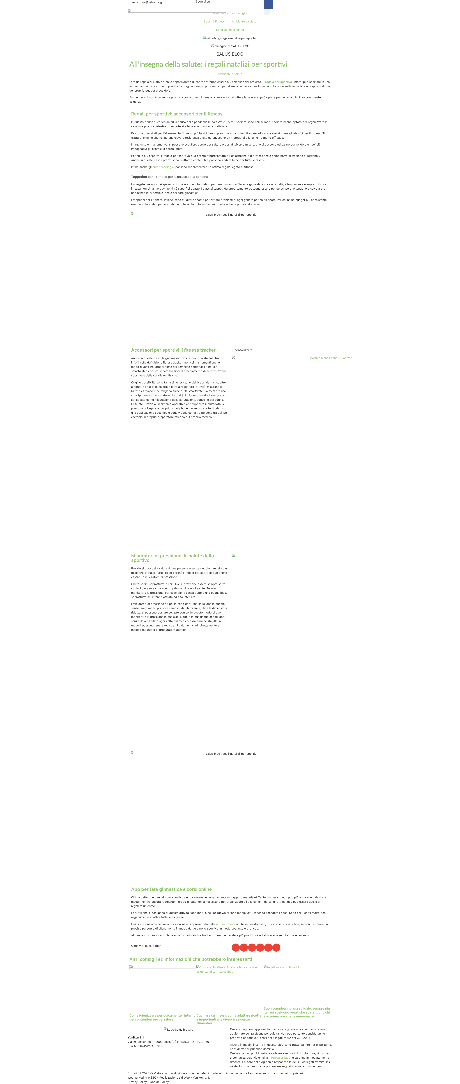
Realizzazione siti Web (174, 1077)
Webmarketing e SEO (142, 1077)
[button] (267, 12)
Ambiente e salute (244, 21)
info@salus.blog (279, 1057)
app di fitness (225, 924)
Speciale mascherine (230, 29)
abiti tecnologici (163, 167)
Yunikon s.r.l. (201, 1077)
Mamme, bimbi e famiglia (230, 13)
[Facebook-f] (268, 4)
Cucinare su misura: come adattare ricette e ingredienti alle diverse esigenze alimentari (228, 1019)
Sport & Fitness (214, 21)
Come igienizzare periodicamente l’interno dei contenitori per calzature (162, 1017)
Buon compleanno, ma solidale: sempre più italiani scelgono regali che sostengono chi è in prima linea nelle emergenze (297, 1012)
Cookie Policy (159, 1082)
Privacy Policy (137, 1082)
